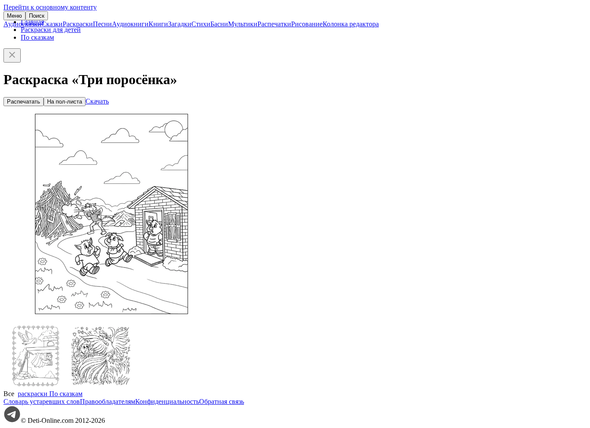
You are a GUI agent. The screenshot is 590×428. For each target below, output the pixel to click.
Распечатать (23, 101)
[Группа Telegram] (12, 420)
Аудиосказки (22, 24)
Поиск (36, 16)
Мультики (242, 24)
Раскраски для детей (51, 29)
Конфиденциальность (167, 401)
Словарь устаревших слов (41, 401)
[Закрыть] (12, 55)
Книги (158, 24)
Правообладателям (107, 401)
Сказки (52, 24)
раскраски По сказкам (50, 393)
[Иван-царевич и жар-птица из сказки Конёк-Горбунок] (100, 386)
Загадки (179, 24)
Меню (14, 16)
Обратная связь (221, 401)
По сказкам (37, 37)
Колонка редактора (351, 24)
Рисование (307, 24)
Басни (219, 24)
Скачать (97, 101)
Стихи (200, 24)
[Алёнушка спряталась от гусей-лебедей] (35, 386)
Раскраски (78, 24)
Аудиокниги (130, 24)
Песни (102, 24)
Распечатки (274, 24)
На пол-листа (64, 101)
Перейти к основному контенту (50, 7)
